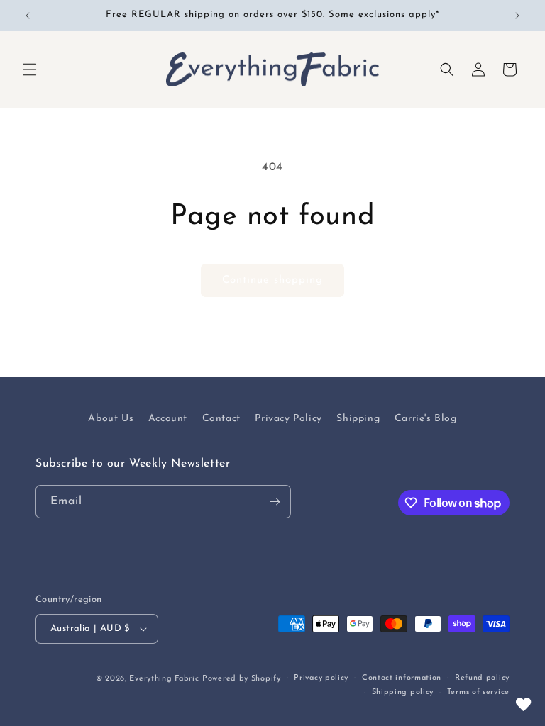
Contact (221, 418)
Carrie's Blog (426, 418)
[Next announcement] (517, 15)
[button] (29, 69)
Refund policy (482, 678)
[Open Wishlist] (524, 705)
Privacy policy (321, 678)
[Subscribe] (274, 501)
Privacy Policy (288, 418)
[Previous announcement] (27, 15)
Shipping (358, 418)
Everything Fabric (164, 679)
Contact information (401, 678)
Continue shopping (272, 280)
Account (167, 418)
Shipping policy (403, 692)
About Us (110, 418)
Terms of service (478, 692)
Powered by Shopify (241, 679)
